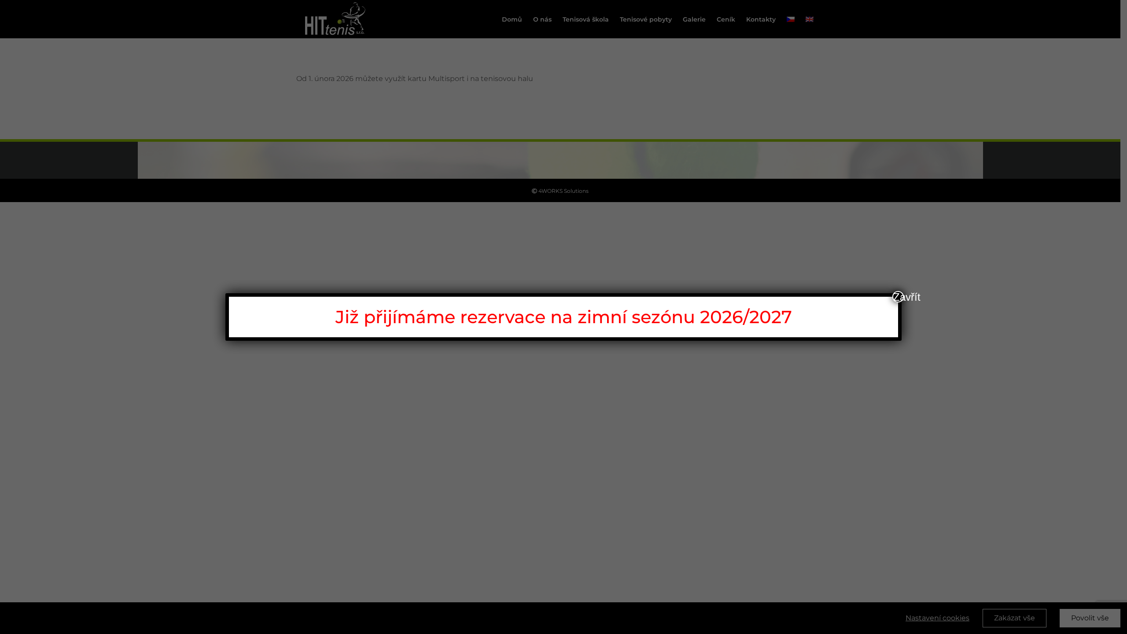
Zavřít (898, 296)
